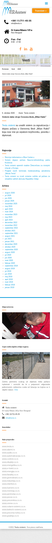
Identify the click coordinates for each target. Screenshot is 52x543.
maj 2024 (8, 206)
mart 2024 (9, 212)
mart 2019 (9, 282)
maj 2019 (8, 277)
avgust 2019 (10, 268)
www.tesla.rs (8, 446)
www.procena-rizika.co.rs (13, 513)
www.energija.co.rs (10, 471)
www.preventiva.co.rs (12, 500)
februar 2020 (10, 263)
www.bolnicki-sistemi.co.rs (14, 509)
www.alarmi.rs (8, 449)
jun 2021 (8, 239)
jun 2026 (8, 198)
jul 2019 (8, 271)
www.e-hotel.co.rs (10, 468)
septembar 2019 (11, 266)
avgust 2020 (10, 252)
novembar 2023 (11, 214)
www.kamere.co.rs (10, 488)
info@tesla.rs (11, 418)
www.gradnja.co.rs (10, 516)
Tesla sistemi (8, 125)
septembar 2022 (11, 228)
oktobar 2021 (10, 231)
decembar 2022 (11, 222)
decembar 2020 (11, 244)
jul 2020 (8, 255)
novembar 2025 (11, 204)
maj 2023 (8, 217)
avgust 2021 (10, 236)
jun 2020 (8, 258)
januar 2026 (9, 201)
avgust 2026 (10, 193)
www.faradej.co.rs (10, 474)
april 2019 (9, 279)
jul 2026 (8, 195)
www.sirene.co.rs (10, 503)
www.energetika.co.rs (12, 465)
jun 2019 (8, 274)
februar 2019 (10, 285)
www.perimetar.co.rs (11, 494)
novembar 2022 (11, 225)
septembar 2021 (11, 233)
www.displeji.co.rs (10, 462)
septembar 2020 (11, 249)
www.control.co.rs (10, 459)
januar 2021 (9, 241)
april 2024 (9, 209)
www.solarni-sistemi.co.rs (13, 506)
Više (16, 390)
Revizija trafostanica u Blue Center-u (19, 157)
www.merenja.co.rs (11, 491)
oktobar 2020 (10, 247)
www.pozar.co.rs (9, 497)
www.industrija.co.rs (11, 481)
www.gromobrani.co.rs (12, 477)
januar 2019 (9, 287)
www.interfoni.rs (9, 484)
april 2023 (9, 220)
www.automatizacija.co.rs (13, 456)
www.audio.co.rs (9, 452)
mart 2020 (9, 260)
